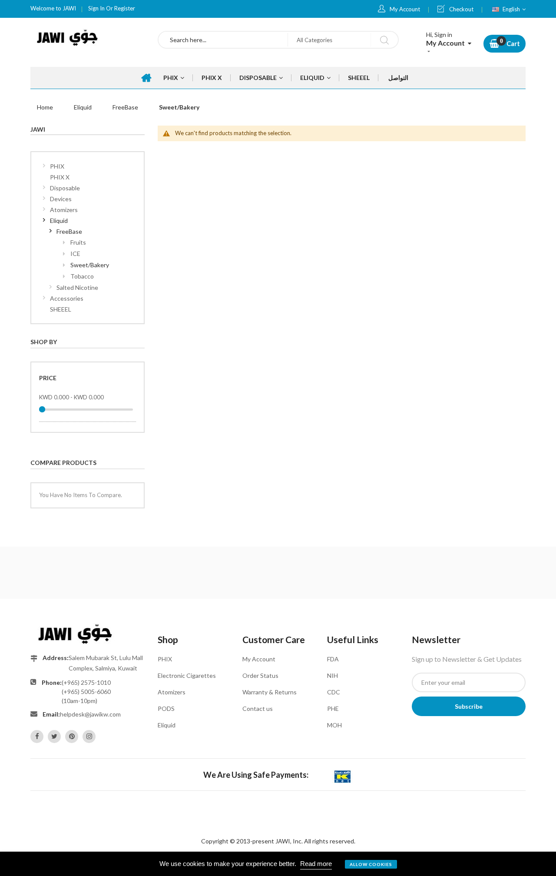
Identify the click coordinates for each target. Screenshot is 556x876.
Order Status (260, 675)
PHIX (165, 659)
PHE (333, 708)
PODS (166, 708)
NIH (332, 675)
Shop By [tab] (43, 341)
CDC (333, 692)
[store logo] (87, 38)
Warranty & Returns (269, 692)
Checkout (461, 9)
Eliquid (83, 107)
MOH (334, 725)
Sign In (96, 8)
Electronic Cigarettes (187, 675)
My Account (405, 9)
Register (124, 8)
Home (45, 107)
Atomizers (171, 692)
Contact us (257, 708)
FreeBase (125, 107)
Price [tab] (47, 378)
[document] (278, 863)
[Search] (384, 39)
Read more (316, 863)
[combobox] (223, 40)
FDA (333, 659)
